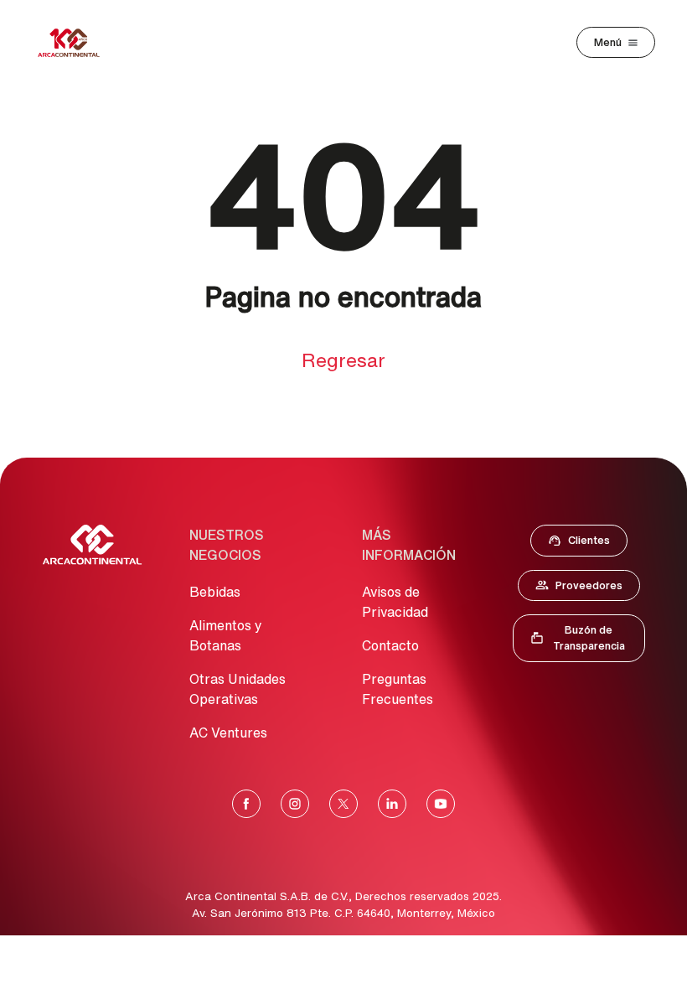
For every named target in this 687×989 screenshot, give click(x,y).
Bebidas (214, 591)
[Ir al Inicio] (92, 545)
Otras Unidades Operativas (237, 689)
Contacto (390, 645)
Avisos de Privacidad (395, 602)
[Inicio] (69, 42)
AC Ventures (228, 732)
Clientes (584, 544)
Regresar (343, 360)
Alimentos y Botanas (225, 635)
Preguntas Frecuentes (397, 689)
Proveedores (587, 589)
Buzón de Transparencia (587, 637)
